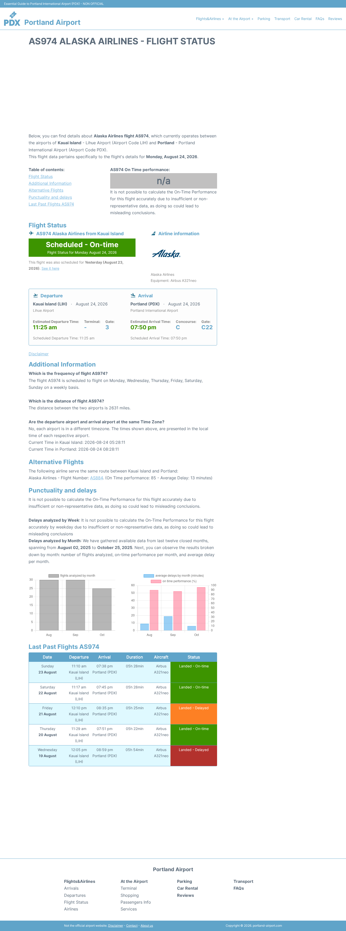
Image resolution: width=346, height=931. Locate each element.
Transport (282, 18)
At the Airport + (241, 18)
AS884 (96, 477)
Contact (132, 925)
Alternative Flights (46, 190)
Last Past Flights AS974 (51, 204)
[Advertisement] (173, 92)
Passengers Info (136, 902)
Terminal (129, 888)
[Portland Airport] (12, 18)
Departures (75, 895)
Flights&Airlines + (210, 18)
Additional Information (50, 183)
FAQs (320, 18)
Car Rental (303, 18)
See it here (50, 268)
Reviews (335, 18)
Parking (264, 18)
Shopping (130, 895)
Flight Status (41, 176)
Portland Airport (52, 22)
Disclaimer (115, 925)
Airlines (71, 908)
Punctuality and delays (50, 197)
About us (147, 925)
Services (129, 908)
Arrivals (71, 888)
